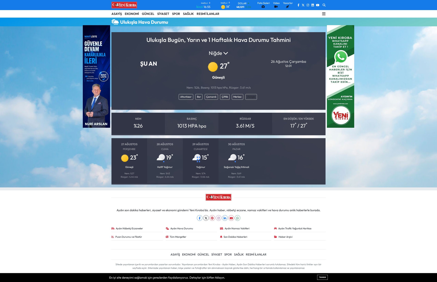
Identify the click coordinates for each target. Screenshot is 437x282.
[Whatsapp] (237, 218)
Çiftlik (225, 96)
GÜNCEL (148, 14)
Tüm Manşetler (178, 236)
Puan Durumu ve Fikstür (128, 236)
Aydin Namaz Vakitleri (237, 228)
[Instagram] (218, 218)
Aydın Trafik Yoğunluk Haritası (294, 228)
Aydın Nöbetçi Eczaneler (129, 228)
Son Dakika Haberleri (235, 236)
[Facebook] (199, 218)
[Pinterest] (212, 218)
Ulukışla (251, 96)
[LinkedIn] (225, 218)
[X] (206, 218)
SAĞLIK (188, 14)
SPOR (176, 14)
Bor (199, 96)
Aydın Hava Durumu (181, 228)
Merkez (237, 96)
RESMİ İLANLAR (208, 14)
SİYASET (163, 14)
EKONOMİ (132, 14)
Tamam (322, 277)
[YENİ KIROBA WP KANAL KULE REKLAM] (340, 76)
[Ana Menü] (324, 14)
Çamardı (211, 96)
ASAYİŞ (116, 14)
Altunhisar (186, 96)
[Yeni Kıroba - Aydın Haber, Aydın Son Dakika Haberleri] (124, 5)
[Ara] (324, 5)
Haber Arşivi (285, 236)
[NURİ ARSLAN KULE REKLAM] (96, 76)
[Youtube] (231, 218)
